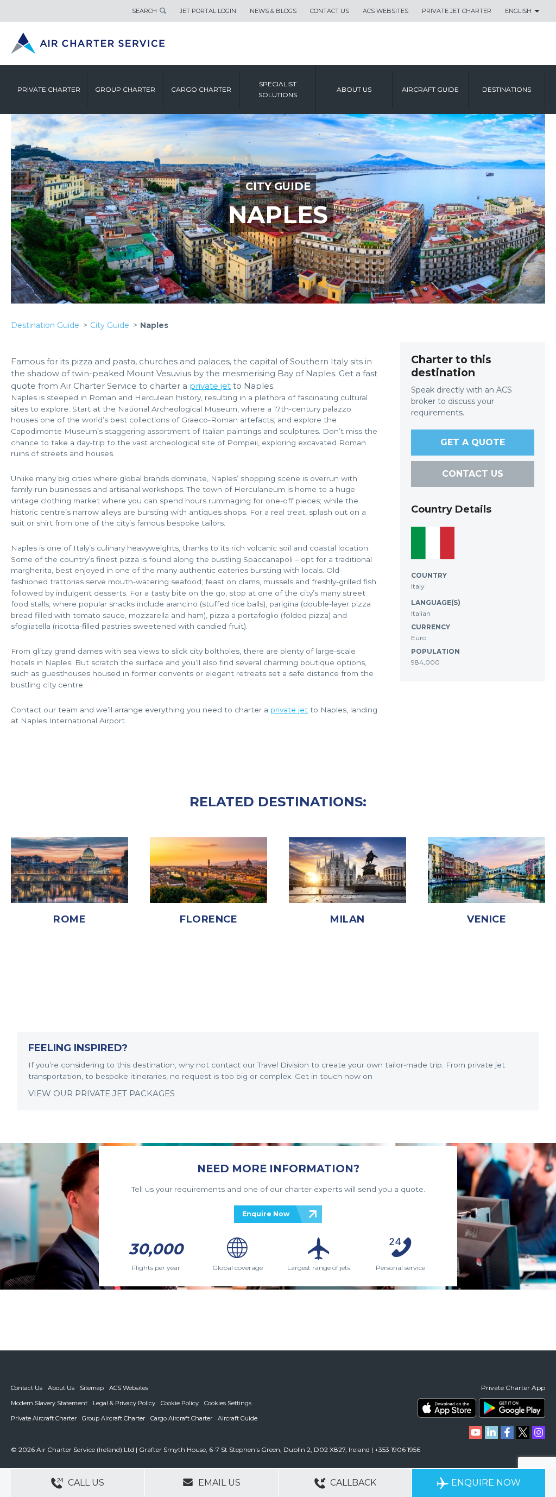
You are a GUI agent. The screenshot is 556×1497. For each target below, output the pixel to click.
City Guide (109, 325)
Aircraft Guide (430, 89)
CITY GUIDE (278, 186)
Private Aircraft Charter (44, 1418)
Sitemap (92, 1388)
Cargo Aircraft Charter (181, 1418)
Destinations (506, 89)
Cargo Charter (201, 89)
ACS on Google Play (512, 1408)
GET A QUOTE (472, 442)
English (518, 11)
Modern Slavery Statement (49, 1403)
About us (354, 89)
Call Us (85, 1482)
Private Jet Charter (456, 11)
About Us (61, 1388)
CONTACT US (472, 474)
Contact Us (329, 11)
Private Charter (48, 89)
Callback (352, 1482)
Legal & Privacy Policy (124, 1403)
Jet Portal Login (208, 11)
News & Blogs (273, 11)
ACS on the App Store (447, 1408)
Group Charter (125, 89)
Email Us (218, 1482)
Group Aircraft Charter (113, 1418)
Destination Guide (45, 325)
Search (144, 11)
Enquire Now (265, 1214)
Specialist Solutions (277, 89)
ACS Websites (385, 11)
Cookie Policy (180, 1403)
